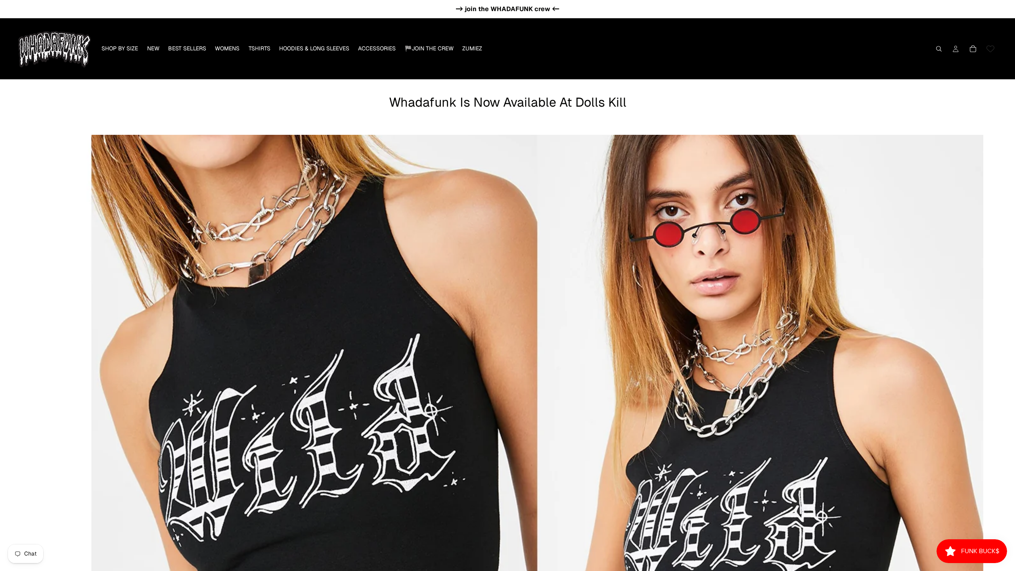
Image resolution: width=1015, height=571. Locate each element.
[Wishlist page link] (990, 49)
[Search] (939, 48)
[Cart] (973, 48)
